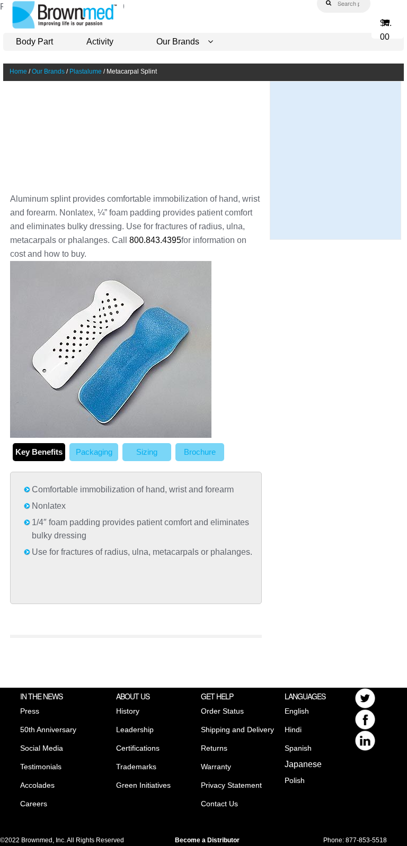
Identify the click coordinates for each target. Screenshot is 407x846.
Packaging (94, 451)
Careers (33, 803)
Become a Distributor (207, 840)
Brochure (200, 451)
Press (29, 711)
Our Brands (177, 41)
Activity (99, 41)
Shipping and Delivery (237, 729)
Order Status (222, 711)
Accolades (37, 785)
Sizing (146, 451)
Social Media (41, 748)
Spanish (298, 748)
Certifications (138, 748)
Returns (214, 748)
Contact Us (219, 803)
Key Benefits (39, 451)
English (297, 711)
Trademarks (136, 766)
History (127, 711)
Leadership (135, 729)
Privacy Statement (231, 785)
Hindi (293, 729)
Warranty (216, 766)
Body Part (34, 41)
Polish (295, 780)
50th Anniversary (48, 729)
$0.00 (386, 27)
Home (18, 71)
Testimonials (40, 766)
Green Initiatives (143, 785)
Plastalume (85, 71)
